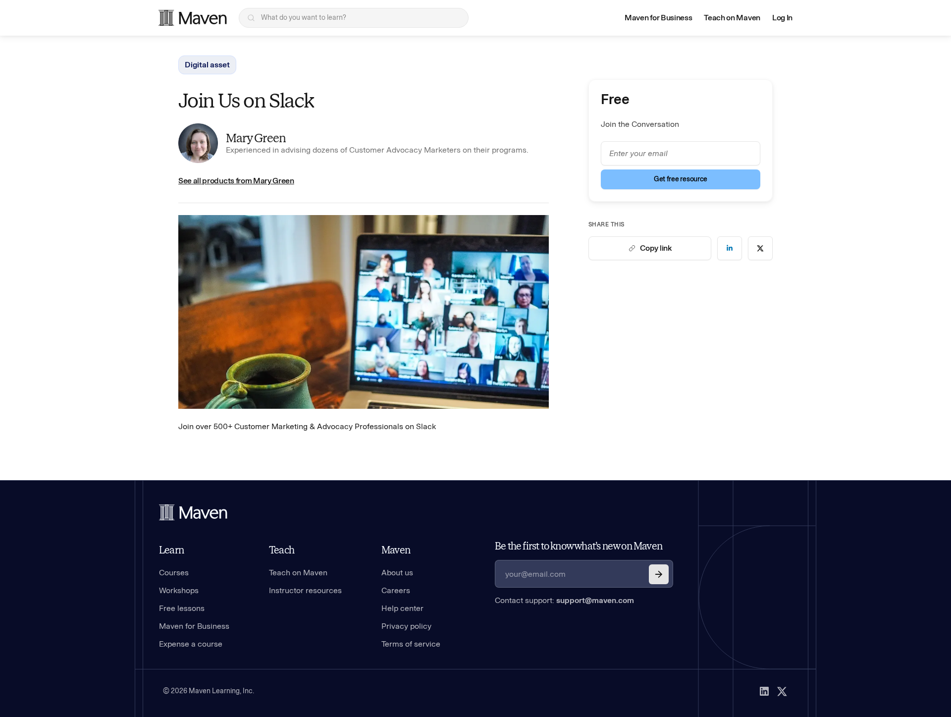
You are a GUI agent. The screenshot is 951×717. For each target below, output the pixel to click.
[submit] (659, 574)
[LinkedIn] (764, 691)
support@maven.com (595, 600)
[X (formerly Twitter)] (782, 691)
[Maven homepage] (193, 18)
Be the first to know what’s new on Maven (578, 546)
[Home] (193, 512)
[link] (729, 248)
